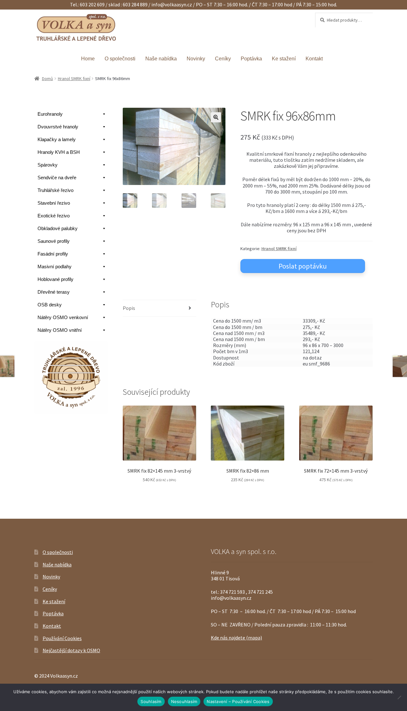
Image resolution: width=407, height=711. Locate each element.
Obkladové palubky (58, 228)
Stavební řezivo (54, 203)
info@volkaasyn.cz (172, 4)
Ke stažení (284, 58)
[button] (216, 117)
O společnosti (120, 58)
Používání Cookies (62, 638)
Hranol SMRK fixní (74, 78)
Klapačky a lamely (57, 139)
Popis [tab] (129, 308)
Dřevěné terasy (54, 292)
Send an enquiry (302, 266)
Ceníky (223, 58)
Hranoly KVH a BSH (59, 152)
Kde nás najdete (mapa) (236, 637)
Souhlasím (151, 701)
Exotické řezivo (54, 215)
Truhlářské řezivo (55, 190)
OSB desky (50, 304)
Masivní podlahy (55, 266)
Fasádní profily (53, 253)
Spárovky (48, 164)
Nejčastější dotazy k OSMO (71, 650)
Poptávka (251, 58)
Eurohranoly (50, 114)
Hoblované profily (55, 279)
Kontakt (314, 58)
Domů (47, 78)
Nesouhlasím (184, 701)
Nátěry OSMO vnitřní (60, 330)
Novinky (196, 58)
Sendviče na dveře (57, 177)
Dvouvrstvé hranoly (58, 126)
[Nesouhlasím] (399, 697)
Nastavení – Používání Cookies (238, 701)
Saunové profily (54, 241)
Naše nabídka (161, 58)
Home (88, 58)
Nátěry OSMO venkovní (63, 317)
